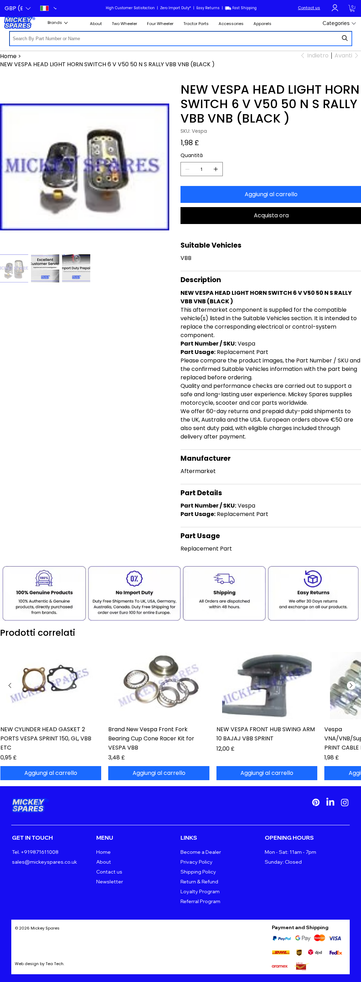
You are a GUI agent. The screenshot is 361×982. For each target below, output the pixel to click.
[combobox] (180, 38)
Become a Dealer (200, 852)
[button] (17, 8)
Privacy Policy (196, 862)
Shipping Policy (198, 872)
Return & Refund (199, 881)
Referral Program (200, 901)
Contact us (309, 8)
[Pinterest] (316, 802)
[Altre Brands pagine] (66, 23)
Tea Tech (54, 964)
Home (103, 852)
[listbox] (17, 8)
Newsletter (109, 881)
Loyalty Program (200, 891)
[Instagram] (345, 802)
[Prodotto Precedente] (10, 685)
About (103, 862)
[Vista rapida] (50, 685)
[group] (180, 716)
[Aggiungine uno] (216, 169)
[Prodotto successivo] (351, 685)
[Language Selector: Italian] (46, 8)
